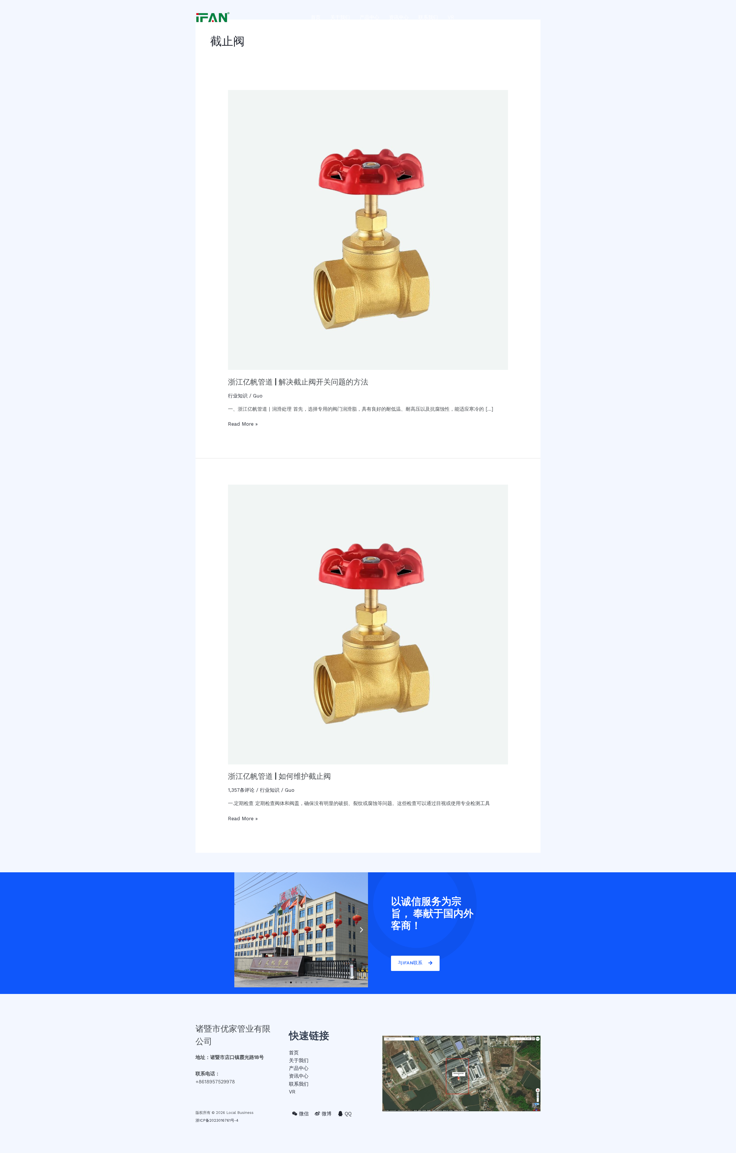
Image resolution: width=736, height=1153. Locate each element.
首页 (316, 17)
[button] (286, 982)
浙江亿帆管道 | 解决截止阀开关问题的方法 (298, 382)
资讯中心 (399, 17)
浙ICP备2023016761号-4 (216, 1120)
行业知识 (238, 396)
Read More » (243, 423)
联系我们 (428, 17)
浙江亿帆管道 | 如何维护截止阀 (279, 776)
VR (451, 17)
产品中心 (369, 17)
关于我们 (340, 17)
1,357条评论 (241, 790)
